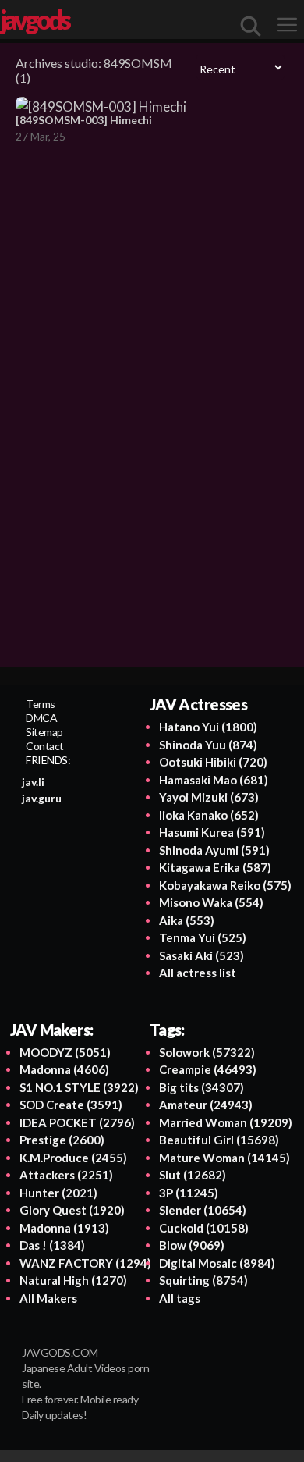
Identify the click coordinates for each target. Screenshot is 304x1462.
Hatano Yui (208, 727)
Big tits (201, 1087)
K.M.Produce (73, 1158)
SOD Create (70, 1104)
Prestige (61, 1140)
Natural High (73, 1280)
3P (188, 1193)
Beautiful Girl (219, 1140)
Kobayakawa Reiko (225, 885)
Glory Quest (72, 1210)
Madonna (64, 1069)
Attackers (66, 1175)
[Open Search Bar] (251, 25)
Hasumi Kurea (212, 832)
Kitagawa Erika (215, 867)
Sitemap (44, 731)
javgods (34, 19)
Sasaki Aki (201, 955)
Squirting (203, 1280)
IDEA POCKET (77, 1122)
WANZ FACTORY (85, 1263)
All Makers (48, 1298)
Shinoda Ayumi (214, 850)
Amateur (206, 1104)
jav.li (33, 781)
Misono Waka (211, 902)
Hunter (58, 1193)
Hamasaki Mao (213, 780)
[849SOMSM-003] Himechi (84, 119)
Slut (192, 1175)
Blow (191, 1245)
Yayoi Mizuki (209, 797)
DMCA (41, 717)
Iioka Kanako (209, 815)
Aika (186, 920)
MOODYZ (65, 1052)
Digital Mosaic (217, 1263)
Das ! (52, 1245)
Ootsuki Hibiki (213, 762)
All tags (179, 1298)
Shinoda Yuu (208, 745)
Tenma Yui (202, 937)
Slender (202, 1210)
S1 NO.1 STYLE (79, 1087)
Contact (45, 745)
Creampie (207, 1069)
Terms (40, 703)
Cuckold (204, 1228)
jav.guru (42, 798)
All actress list (197, 973)
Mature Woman (224, 1158)
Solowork (207, 1052)
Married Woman (225, 1122)
